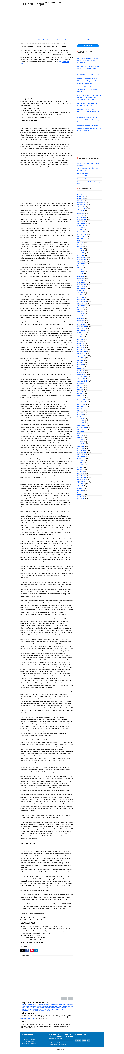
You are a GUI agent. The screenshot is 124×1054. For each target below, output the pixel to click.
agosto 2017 (80, 383)
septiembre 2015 (82, 431)
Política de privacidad (29, 1041)
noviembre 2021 (82, 284)
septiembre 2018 (82, 356)
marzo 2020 (80, 318)
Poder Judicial (68, 1006)
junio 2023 (80, 244)
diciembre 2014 (81, 450)
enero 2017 (80, 398)
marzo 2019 (80, 343)
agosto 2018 (80, 358)
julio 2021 (80, 293)
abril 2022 (80, 274)
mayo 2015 (80, 440)
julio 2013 (80, 486)
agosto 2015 (80, 433)
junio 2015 (80, 437)
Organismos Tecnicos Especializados (54, 1004)
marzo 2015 (80, 444)
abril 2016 (80, 416)
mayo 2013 (80, 490)
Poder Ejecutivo (25, 1004)
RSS (88, 1040)
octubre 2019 (81, 328)
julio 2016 (80, 410)
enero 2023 (80, 255)
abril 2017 (80, 391)
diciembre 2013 (81, 475)
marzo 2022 (80, 276)
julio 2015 (80, 435)
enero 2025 (80, 215)
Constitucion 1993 (85, 39)
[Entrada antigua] (70, 998)
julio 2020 (80, 309)
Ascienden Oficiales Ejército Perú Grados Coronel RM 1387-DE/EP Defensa (87, 89)
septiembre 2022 (82, 263)
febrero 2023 (81, 253)
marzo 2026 (80, 196)
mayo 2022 (80, 272)
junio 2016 (80, 412)
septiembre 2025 (82, 209)
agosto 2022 (80, 265)
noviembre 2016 (82, 402)
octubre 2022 (81, 261)
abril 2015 (80, 442)
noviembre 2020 (82, 301)
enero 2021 (80, 297)
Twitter (84, 1040)
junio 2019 (80, 337)
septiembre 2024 (82, 223)
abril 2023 (80, 249)
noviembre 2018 (82, 351)
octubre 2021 (81, 286)
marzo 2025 (80, 211)
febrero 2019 (81, 345)
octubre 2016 (81, 404)
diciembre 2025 (81, 202)
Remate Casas (58, 39)
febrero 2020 (81, 320)
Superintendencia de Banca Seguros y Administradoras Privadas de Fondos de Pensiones (42, 1009)
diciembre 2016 (81, 400)
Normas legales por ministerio (58, 1044)
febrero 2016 (81, 421)
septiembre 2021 (82, 288)
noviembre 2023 (82, 234)
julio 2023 (80, 242)
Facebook (78, 1040)
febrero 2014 (81, 471)
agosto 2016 (80, 408)
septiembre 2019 (82, 330)
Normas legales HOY (34, 39)
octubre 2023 (81, 236)
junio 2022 (80, 270)
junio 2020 (80, 311)
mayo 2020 (80, 314)
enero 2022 (80, 280)
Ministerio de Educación (84, 176)
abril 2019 (80, 341)
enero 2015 (80, 448)
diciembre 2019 (81, 324)
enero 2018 (80, 372)
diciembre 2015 (81, 425)
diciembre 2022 (81, 257)
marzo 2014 (80, 469)
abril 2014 (80, 467)
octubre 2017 (81, 379)
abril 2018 (80, 366)
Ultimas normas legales (29, 1043)
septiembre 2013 (82, 482)
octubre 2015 (81, 429)
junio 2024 (80, 230)
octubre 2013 (81, 479)
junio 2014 (80, 463)
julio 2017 (80, 385)
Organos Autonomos (36, 1004)
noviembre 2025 (82, 204)
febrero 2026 (81, 198)
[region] (62, 21)
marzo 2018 (80, 368)
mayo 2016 (80, 414)
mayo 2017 (80, 389)
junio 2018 (80, 362)
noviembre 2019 (82, 326)
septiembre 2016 (82, 406)
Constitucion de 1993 (55, 1042)
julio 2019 (80, 335)
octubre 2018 (81, 353)
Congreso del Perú (82, 179)
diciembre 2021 (81, 282)
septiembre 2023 (82, 238)
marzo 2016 (80, 419)
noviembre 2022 (82, 259)
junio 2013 (80, 488)
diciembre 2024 (81, 217)
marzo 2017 (80, 393)
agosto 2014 (80, 458)
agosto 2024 (80, 225)
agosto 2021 (80, 290)
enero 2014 (80, 473)
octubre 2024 (81, 221)
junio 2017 (80, 387)
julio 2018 (80, 360)
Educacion (56, 1007)
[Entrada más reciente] (64, 998)
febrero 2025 (81, 213)
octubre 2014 (81, 454)
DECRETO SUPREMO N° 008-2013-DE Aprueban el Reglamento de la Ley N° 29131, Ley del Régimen (88, 81)
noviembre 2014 (82, 452)
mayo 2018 (80, 364)
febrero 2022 (81, 278)
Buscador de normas (29, 1039)
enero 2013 (80, 498)
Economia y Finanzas (57, 1006)
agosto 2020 (80, 307)
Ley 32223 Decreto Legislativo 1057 (88, 75)
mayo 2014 (80, 465)
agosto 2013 (80, 484)
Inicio (23, 39)
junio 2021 (80, 295)
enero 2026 (80, 200)
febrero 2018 (81, 370)
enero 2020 (80, 322)
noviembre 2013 (82, 477)
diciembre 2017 (81, 374)
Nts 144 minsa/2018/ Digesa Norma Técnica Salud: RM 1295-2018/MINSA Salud (88, 69)
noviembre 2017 (82, 377)
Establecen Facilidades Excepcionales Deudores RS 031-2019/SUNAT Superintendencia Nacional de (89, 97)
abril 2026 (80, 194)
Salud (32, 1007)
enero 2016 (80, 423)
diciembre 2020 (81, 299)
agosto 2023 (80, 240)
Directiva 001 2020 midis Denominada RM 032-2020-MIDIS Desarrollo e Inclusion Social (88, 60)
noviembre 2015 (82, 427)
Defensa (36, 1007)
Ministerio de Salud (82, 173)
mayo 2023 (80, 246)
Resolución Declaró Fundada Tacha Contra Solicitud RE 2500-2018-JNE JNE (88, 112)
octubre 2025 (81, 207)
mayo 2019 (80, 339)
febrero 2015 (81, 446)
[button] (22, 950)
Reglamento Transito (71, 39)
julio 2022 (80, 267)
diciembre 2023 (81, 232)
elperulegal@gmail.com (27, 1018)
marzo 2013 (80, 494)
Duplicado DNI (47, 39)
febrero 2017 (81, 395)
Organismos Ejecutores (35, 1009)
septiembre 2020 (82, 305)
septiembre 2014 (82, 456)
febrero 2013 (81, 496)
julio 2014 (80, 461)
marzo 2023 (80, 251)
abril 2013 (80, 492)
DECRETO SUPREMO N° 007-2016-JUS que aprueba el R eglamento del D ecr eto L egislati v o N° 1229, (89, 128)
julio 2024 (80, 228)
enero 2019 (80, 347)
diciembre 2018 (81, 349)
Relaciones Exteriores (46, 1007)
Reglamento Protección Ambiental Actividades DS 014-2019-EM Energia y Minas (89, 120)
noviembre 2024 (82, 219)
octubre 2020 (81, 303)
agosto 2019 (80, 332)
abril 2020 (80, 316)
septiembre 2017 (82, 381)
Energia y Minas (25, 1007)
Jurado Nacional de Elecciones (41, 1006)
